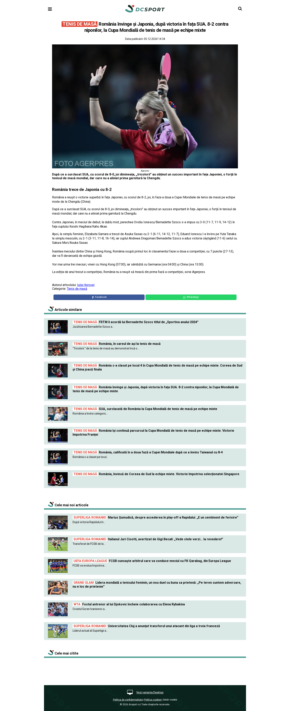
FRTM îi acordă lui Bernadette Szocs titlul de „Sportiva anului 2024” (136, 322)
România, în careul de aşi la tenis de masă (117, 344)
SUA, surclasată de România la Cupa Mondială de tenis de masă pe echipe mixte (145, 409)
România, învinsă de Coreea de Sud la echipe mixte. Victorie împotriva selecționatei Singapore (156, 474)
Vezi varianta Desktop (150, 692)
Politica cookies (153, 699)
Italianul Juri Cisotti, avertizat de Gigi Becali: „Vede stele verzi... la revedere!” (148, 539)
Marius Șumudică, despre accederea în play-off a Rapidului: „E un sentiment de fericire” (156, 517)
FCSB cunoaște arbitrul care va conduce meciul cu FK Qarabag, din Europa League (152, 561)
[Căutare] (240, 8)
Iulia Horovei (85, 285)
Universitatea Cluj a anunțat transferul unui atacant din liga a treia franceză (147, 626)
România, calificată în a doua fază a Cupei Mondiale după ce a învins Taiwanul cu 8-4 (148, 452)
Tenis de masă (77, 289)
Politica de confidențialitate (128, 699)
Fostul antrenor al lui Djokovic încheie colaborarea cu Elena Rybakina (129, 604)
